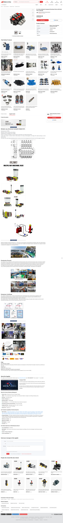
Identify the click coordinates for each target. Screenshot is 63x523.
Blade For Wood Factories (25, 507)
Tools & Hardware (6, 6)
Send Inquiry (43, 20)
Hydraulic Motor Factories (5, 507)
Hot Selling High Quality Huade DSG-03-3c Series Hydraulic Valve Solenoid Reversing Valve (19, 55)
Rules (61, 4)
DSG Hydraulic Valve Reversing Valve (18, 71)
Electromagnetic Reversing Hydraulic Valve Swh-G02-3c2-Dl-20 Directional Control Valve (43, 90)
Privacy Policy (45, 519)
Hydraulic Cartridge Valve (5, 509)
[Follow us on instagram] (57, 514)
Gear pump (14, 413)
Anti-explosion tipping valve (8, 413)
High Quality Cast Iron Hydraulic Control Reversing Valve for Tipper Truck (31, 472)
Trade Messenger (15, 514)
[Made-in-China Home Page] (6, 2)
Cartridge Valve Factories (35, 507)
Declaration (41, 519)
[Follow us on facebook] (54, 514)
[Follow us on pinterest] (60, 514)
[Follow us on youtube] (58, 514)
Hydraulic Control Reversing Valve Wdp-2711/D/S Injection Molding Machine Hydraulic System (19, 90)
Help (45, 4)
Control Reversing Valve (53, 507)
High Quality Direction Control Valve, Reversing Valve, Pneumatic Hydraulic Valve (31, 55)
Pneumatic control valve (15, 411)
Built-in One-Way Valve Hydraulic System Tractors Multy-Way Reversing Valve (55, 90)
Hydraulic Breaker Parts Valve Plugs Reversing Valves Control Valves (43, 72)
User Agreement (37, 519)
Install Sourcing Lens (24, 514)
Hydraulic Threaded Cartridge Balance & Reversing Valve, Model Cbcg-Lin (31, 107)
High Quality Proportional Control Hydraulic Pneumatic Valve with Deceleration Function (30, 490)
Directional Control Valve (5, 503)
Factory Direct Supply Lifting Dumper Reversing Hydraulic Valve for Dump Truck (43, 490)
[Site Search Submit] (41, 2)
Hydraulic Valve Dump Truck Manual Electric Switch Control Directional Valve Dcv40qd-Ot (18, 472)
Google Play (9, 514)
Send (8, 453)
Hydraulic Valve (17, 6)
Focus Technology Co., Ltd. (25, 519)
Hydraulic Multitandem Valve (11, 412)
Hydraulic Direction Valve (24, 509)
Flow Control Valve (21, 503)
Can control (39, 413)
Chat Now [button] (56, 20)
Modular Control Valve (14, 503)
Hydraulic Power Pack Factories (15, 507)
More (2, 511)
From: (5, 441)
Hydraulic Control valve (28, 411)
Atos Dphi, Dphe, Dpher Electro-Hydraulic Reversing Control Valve (30, 72)
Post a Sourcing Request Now (26, 453)
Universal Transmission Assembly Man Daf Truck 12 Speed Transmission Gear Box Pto (6, 472)
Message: (4, 446)
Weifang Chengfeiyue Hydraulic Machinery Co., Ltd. (45, 12)
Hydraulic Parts (12, 6)
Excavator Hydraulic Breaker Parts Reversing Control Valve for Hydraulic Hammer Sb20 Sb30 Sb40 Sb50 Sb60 (6, 107)
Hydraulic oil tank (34, 411)
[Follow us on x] (56, 514)
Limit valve (5, 412)
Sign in (61, 2)
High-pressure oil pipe (19, 413)
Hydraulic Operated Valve (44, 507)
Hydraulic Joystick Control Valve (22, 412)
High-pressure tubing (26, 413)
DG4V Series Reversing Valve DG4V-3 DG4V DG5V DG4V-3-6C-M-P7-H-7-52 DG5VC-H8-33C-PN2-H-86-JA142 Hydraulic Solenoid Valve (31, 90)
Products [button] (15, 1)
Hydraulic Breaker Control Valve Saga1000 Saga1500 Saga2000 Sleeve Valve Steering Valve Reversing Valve (56, 55)
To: (5, 443)
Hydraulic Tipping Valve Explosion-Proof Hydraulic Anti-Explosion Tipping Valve (6, 490)
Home (2, 6)
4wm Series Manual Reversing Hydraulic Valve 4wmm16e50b (56, 72)
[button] (38, 1)
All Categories (4, 4)
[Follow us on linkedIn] (61, 514)
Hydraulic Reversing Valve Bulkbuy (35, 509)
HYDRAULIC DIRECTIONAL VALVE (32, 412)
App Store (3, 514)
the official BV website (22, 377)
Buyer (41, 4)
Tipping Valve (9, 411)
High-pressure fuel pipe (33, 413)
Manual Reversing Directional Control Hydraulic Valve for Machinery (6, 89)
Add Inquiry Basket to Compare (18, 35)
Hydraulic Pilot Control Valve (15, 509)
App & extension (51, 4)
